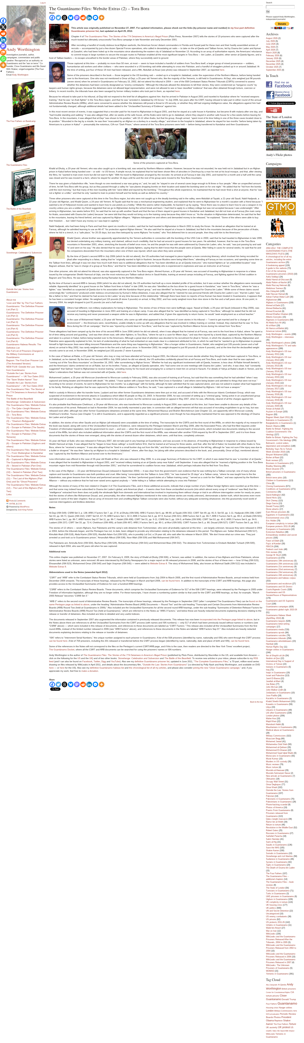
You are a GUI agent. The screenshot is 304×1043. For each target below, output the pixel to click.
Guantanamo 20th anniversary (280, 563)
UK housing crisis (274, 905)
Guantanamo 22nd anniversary (280, 569)
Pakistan (270, 796)
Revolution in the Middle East (279, 827)
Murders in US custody (276, 761)
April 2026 (270, 50)
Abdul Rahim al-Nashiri (276, 282)
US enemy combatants (276, 916)
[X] (3, 27)
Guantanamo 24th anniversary (280, 575)
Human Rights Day (274, 647)
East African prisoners (276, 512)
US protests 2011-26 (275, 922)
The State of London (279, 117)
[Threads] (64, 17)
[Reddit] (83, 17)
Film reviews (272, 552)
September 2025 (273, 70)
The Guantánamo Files (16, 165)
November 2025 (273, 64)
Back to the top (256, 702)
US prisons (271, 919)
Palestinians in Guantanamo (279, 802)
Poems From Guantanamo (278, 810)
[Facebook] (52, 17)
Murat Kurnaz (272, 758)
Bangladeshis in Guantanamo (279, 423)
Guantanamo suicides (276, 635)
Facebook (87, 661)
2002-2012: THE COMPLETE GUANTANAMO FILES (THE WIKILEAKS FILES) (279, 251)
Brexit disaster (272, 469)
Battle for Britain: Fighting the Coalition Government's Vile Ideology (279, 432)
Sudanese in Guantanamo (278, 859)
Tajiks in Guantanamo (276, 865)
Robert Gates (272, 830)
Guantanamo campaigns (277, 606)
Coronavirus (271, 492)
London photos (272, 715)
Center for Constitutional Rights (278, 992)
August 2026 (272, 38)
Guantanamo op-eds (275, 632)
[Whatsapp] (3, 59)
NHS (295, 1011)
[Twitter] (58, 17)
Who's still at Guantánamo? (277, 199)
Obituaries (270, 779)
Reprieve (278, 1020)
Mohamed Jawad (274, 741)
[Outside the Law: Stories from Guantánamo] (28, 271)
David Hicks (271, 497)
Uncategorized (272, 913)
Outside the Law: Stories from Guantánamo (165, 664)
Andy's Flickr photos (279, 155)
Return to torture (273, 824)
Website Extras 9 (57, 566)
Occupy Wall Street (275, 781)
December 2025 (273, 61)
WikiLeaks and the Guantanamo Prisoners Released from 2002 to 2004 (281, 948)
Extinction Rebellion (275, 532)
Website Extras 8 (158, 563)
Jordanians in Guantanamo (278, 692)
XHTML (12, 504)
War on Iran (271, 931)
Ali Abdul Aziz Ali (274, 322)
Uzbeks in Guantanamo (277, 925)
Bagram (269, 414)
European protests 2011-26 (278, 526)
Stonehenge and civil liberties (279, 856)
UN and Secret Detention (277, 911)
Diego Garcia (272, 503)
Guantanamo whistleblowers (279, 641)
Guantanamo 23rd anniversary (280, 572)
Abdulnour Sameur (274, 288)
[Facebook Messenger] (95, 17)
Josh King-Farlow (25, 510)
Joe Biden (270, 684)
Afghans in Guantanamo (277, 302)
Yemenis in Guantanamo (277, 974)
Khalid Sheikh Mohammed (278, 701)
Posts (11, 501)
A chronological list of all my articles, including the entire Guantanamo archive (279, 259)
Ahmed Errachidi (273, 311)
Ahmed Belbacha (274, 308)
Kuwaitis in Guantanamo (277, 704)
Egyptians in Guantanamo (278, 515)
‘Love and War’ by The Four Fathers (24, 303)
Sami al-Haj (271, 842)
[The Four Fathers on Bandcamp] (28, 99)
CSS (20, 504)
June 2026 (271, 44)
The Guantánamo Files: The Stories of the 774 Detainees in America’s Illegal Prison (126, 36)
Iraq (267, 670)
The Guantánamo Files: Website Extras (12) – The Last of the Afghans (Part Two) (26, 488)
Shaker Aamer (272, 850)
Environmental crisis (275, 518)
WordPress (24, 507)
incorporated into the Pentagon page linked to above (226, 619)
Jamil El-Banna (273, 678)
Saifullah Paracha (274, 836)
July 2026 (270, 41)
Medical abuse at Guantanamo (280, 730)
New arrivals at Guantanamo (279, 776)
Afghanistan (271, 299)
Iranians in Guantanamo (277, 667)
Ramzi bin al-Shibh (274, 822)
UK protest (284, 1027)
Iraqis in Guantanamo (276, 672)
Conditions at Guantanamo (278, 489)
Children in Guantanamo (277, 480)
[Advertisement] (19, 562)
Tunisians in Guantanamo (277, 890)
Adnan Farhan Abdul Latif (277, 297)
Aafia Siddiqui (272, 277)
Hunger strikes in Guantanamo (280, 649)
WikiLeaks (271, 934)
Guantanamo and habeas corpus (281, 578)
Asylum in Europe (274, 411)
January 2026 (272, 58)
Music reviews (272, 764)
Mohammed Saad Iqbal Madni (279, 753)
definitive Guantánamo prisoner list (152, 661)
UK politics (271, 908)
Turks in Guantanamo (276, 893)
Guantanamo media (275, 629)
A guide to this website (276, 268)
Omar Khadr (271, 787)
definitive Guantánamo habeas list (107, 667)
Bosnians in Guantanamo (277, 463)
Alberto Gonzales (274, 317)
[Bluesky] (70, 17)
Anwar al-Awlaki (273, 409)
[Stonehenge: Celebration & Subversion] (28, 230)
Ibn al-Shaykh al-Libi (275, 655)
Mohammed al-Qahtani (276, 747)
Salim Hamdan (272, 839)
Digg (103, 661)
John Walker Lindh (274, 690)
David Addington (273, 495)
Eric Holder (271, 520)
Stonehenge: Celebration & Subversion (24, 252)
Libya (268, 707)
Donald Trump (272, 506)
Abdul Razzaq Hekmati (276, 285)
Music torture (272, 767)
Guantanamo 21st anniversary (280, 566)
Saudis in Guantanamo (276, 845)
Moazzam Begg (273, 738)
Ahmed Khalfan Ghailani (277, 314)
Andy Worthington (23, 49)
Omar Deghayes (273, 784)
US (78, 658)
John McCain (272, 687)
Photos (277, 1017)
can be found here (171, 580)
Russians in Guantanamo (277, 833)
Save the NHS (272, 847)
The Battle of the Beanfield (18, 209)
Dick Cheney (272, 500)
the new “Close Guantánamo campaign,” (220, 667)
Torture (292, 1024)
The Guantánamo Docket (61, 649)
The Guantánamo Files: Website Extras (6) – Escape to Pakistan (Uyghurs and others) (26, 443)
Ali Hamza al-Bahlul (275, 328)
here (222, 70)
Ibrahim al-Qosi (273, 658)
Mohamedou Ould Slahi (276, 744)
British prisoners (289, 989)
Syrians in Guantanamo (277, 862)
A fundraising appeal (275, 265)
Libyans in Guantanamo (277, 710)
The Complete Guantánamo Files (211, 661)
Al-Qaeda (282, 985)
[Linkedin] (89, 17)
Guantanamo (272, 558)
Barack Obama (273, 426)
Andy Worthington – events (278, 334)
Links (9, 494)
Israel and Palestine (275, 675)
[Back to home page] (26, 25)
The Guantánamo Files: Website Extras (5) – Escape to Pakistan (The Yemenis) (26, 433)
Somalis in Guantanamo (277, 853)
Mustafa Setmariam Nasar (278, 773)
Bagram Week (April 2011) (278, 417)
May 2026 (270, 47)
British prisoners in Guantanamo (280, 472)
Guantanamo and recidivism (279, 583)
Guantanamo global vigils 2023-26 (281, 609)
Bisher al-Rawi (272, 457)
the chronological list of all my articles (147, 667)
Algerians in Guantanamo (277, 320)
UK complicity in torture (277, 902)
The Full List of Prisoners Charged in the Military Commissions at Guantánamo (24, 354)
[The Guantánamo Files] (28, 143)
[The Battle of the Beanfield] (28, 186)
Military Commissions (276, 736)
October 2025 (272, 67)
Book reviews (272, 460)
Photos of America (274, 807)
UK (90, 658)
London (270, 1010)
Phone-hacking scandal (276, 804)
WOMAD (270, 971)
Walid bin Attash (273, 928)
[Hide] (1, 71)
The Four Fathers (274, 873)
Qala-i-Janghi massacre (277, 819)
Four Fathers (271, 1004)
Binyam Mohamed (274, 454)
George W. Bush (273, 555)
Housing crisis (272, 1008)
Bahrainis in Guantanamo (277, 420)
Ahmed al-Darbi (273, 305)
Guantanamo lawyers (275, 621)
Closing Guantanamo (275, 486)
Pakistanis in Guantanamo (278, 799)
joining (196, 667)
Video (274, 1031)
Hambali (269, 644)
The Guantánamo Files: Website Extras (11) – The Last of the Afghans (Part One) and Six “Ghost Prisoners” (26, 478)
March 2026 (271, 52)
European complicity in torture (279, 523)
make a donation (89, 671)
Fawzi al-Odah (272, 541)
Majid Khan (271, 721)
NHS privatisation (272, 1014)
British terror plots (274, 477)
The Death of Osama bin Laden (280, 868)
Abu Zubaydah (272, 291)
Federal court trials (274, 549)
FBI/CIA (269, 546)
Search (269, 3)
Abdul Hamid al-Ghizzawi (277, 279)
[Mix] (3, 52)
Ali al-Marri (271, 325)
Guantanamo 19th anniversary (280, 560)
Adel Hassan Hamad (275, 294)
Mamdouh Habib (273, 724)
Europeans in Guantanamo (278, 529)
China (268, 483)
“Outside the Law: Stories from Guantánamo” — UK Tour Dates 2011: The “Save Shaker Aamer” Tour (25, 376)
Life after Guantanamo (276, 713)
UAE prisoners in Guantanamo (280, 896)
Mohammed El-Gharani (276, 750)
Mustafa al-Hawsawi (275, 770)
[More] (101, 17)
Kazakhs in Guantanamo (277, 698)
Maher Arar (271, 718)
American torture (273, 331)
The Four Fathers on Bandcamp (20, 121)
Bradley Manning (273, 466)
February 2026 (272, 55)
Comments (20, 501)
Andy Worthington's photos (278, 343)
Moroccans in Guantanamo (278, 756)
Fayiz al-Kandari (273, 543)
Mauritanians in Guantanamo (279, 727)
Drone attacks (272, 509)
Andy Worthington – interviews (280, 337)
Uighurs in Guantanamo (277, 899)
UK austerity (271, 1027)
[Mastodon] (77, 17)
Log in (43, 3)
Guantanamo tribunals (276, 638)
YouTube (115, 661)
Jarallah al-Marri (273, 681)
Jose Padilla (271, 695)
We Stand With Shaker (285, 1031)
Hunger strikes (285, 1007)
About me (11, 299)
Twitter (97, 661)
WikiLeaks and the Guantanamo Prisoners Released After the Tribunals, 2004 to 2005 (280, 939)
